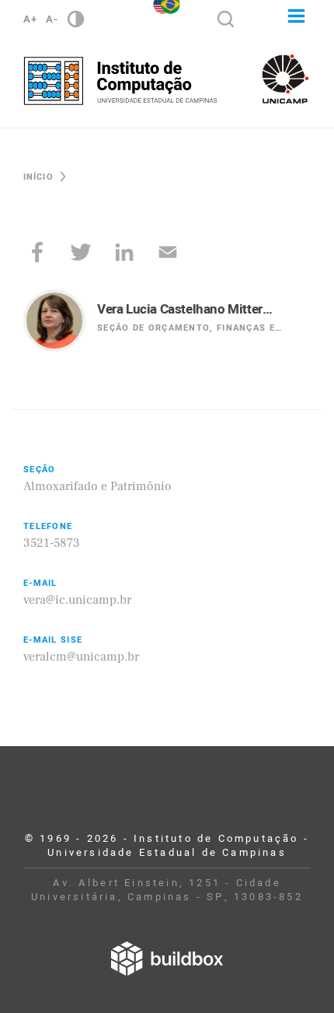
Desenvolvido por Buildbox (167, 958)
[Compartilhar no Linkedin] (124, 252)
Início (38, 177)
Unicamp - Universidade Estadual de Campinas (285, 79)
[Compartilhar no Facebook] (37, 252)
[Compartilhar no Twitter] (81, 252)
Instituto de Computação (120, 81)
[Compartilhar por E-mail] (168, 252)
